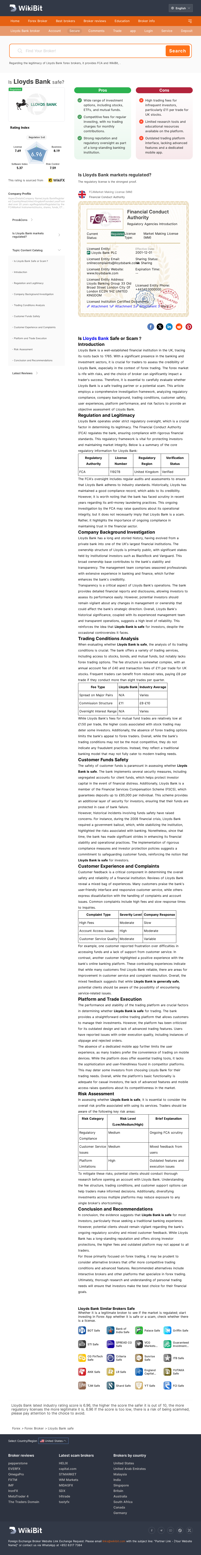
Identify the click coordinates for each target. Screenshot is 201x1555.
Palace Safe (152, 1330)
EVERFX (14, 1469)
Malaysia (120, 1474)
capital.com (67, 1469)
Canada (119, 1507)
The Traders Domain (23, 1502)
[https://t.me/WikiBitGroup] (161, 1530)
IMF (11, 1485)
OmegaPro (16, 1474)
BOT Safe (94, 1330)
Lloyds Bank (96, 338)
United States (123, 1463)
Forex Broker (35, 1428)
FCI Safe (178, 1385)
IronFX (13, 1491)
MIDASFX (66, 1485)
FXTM (12, 1480)
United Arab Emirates (129, 1469)
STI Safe (93, 1344)
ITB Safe (178, 1358)
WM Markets (68, 1480)
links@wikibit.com (113, 1541)
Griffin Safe (180, 1330)
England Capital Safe (150, 1371)
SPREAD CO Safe (124, 1344)
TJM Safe (94, 1385)
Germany (120, 1513)
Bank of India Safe (122, 1330)
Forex (17, 1428)
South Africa (122, 1502)
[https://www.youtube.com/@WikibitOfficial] (170, 1530)
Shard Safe (123, 1385)
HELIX (63, 1463)
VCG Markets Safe (149, 1344)
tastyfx (64, 1502)
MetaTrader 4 (18, 1496)
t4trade (64, 1496)
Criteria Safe (121, 1358)
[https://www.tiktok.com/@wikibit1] (180, 1530)
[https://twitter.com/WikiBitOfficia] (189, 1530)
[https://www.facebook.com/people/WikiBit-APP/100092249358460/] (151, 1530)
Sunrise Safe (149, 1358)
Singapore (121, 1485)
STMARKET (68, 1474)
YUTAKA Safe (178, 1371)
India (117, 1480)
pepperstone (17, 1463)
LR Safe (121, 1372)
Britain (118, 1491)
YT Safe (149, 1385)
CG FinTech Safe (95, 1358)
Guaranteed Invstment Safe (181, 1344)
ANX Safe (94, 1372)
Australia (120, 1496)
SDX (62, 1491)
